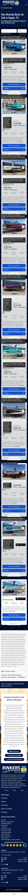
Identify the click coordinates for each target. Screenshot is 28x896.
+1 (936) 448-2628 (6, 873)
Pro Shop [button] (4, 812)
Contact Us (4, 827)
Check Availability (15, 84)
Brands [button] (3, 802)
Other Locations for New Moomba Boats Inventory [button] (12, 685)
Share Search (23, 34)
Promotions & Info (6, 830)
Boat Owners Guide (6, 829)
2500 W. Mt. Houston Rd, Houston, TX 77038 (13, 852)
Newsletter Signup (6, 823)
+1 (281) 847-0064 (6, 855)
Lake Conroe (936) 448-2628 (15, 759)
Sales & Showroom (6, 836)
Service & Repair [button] (6, 809)
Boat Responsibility (6, 832)
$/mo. (10, 69)
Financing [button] (4, 805)
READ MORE (22, 80)
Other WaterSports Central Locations (10, 839)
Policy (14, 790)
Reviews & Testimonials (7, 822)
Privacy (6, 790)
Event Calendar (5, 834)
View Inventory (15, 751)
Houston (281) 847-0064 (15, 755)
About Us (3, 820)
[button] (26, 5)
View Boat (6, 88)
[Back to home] (10, 3)
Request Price (21, 544)
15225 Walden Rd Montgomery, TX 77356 (12, 870)
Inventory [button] (4, 798)
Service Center (5, 838)
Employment (4, 825)
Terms (22, 790)
